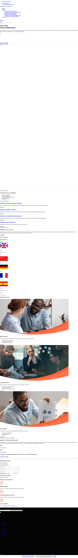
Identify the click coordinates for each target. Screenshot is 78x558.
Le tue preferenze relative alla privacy (44, 556)
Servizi (3, 10)
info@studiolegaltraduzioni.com (8, 4)
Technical (4, 530)
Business (3, 532)
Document (4, 535)
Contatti (3, 17)
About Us (4, 9)
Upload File (16, 473)
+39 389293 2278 (5, 3)
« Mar (1, 549)
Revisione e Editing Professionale (11, 14)
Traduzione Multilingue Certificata (11, 11)
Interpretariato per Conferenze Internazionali (12, 15)
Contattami (2, 20)
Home (3, 8)
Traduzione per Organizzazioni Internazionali (13, 12)
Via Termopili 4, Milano (6, 1)
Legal (3, 533)
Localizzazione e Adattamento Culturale (12, 16)
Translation (4, 531)
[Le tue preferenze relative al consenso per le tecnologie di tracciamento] (2, 556)
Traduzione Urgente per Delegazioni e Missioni (11, 203)
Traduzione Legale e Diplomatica (11, 13)
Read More (2, 207)
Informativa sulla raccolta (28, 556)
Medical (3, 534)
